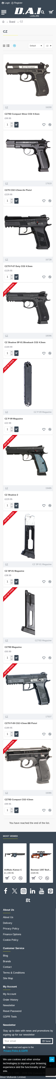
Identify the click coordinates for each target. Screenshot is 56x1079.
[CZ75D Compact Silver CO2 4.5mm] (28, 79)
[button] (16, 125)
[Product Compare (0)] (13, 46)
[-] (11, 126)
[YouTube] (42, 891)
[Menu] (3, 12)
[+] (11, 123)
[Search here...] (42, 12)
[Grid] (4, 45)
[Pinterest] (50, 891)
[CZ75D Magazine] (28, 612)
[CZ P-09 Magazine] (28, 384)
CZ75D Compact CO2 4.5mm (19, 799)
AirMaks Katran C (13, 870)
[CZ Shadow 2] (28, 460)
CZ (6, 107)
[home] (3, 21)
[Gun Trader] (28, 900)
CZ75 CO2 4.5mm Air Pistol (18, 190)
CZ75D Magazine (13, 647)
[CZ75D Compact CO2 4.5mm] (28, 765)
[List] (8, 45)
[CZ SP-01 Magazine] (28, 536)
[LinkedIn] (33, 891)
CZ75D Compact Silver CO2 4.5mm (22, 114)
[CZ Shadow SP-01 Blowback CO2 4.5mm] (28, 308)
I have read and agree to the (19, 1049)
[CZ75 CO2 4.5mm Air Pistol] (28, 155)
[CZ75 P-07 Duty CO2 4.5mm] (28, 231)
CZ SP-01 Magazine (14, 571)
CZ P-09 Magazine (14, 418)
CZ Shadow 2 (11, 495)
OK (51, 1059)
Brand (12, 21)
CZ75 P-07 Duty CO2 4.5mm (18, 266)
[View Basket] (51, 12)
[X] (15, 891)
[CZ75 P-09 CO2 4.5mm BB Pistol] (28, 688)
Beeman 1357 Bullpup (41, 870)
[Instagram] (24, 891)
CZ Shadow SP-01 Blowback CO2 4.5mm (25, 342)
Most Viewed (10, 836)
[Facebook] (6, 891)
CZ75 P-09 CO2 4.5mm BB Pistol (21, 723)
